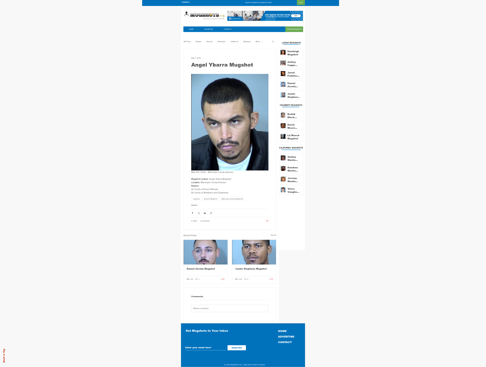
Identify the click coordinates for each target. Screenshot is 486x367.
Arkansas (221, 41)
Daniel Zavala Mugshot (201, 269)
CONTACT (285, 342)
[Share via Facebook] (192, 213)
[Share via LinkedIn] (205, 213)
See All (273, 235)
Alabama (247, 41)
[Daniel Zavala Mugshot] (206, 252)
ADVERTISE (286, 336)
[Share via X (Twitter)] (198, 213)
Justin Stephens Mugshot (251, 269)
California (234, 41)
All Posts (187, 41)
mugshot (196, 199)
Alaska (198, 41)
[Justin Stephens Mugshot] (254, 252)
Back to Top (4, 356)
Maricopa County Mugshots (232, 199)
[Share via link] (211, 213)
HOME (282, 331)
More (258, 41)
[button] (273, 41)
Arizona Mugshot (210, 199)
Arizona (209, 41)
